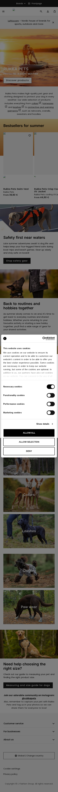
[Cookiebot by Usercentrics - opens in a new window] (42, 338)
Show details (42, 424)
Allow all (29, 433)
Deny (29, 451)
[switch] (51, 395)
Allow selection (29, 442)
